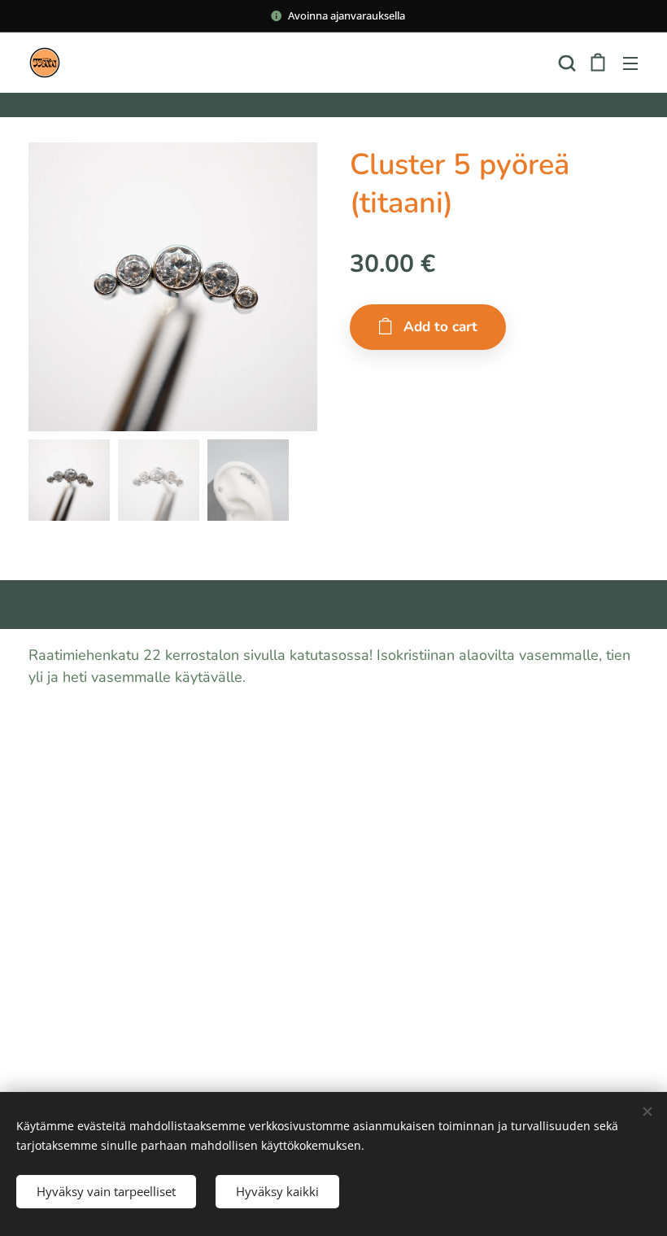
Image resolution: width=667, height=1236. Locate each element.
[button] (565, 62)
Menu (630, 62)
